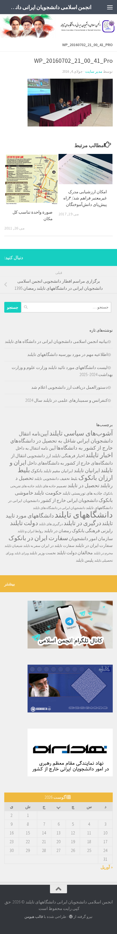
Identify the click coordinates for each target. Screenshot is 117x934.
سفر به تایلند (31, 546)
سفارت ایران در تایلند (94, 545)
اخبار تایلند (99, 455)
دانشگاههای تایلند (84, 514)
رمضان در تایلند (57, 530)
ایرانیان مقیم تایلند (58, 470)
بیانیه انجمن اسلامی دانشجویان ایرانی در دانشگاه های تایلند (56, 341)
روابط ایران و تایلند (30, 531)
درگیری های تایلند (51, 524)
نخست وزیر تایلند (43, 553)
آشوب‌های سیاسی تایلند (81, 433)
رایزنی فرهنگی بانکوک (92, 530)
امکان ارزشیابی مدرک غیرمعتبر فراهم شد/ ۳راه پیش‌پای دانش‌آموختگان (85, 198)
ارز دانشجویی (39, 455)
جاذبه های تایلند (45, 486)
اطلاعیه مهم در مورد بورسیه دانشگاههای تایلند (67, 354)
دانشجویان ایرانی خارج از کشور (69, 500)
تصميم (62, 486)
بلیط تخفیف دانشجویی (60, 478)
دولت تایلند (24, 523)
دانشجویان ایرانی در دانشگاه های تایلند (59, 508)
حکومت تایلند (48, 492)
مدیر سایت (93, 71)
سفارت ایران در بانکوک (38, 538)
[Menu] (110, 7)
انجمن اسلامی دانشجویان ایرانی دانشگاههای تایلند (49, 7)
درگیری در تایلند (82, 523)
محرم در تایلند (103, 553)
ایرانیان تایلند (87, 470)
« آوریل (107, 867)
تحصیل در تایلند (83, 485)
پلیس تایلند (84, 560)
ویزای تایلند (21, 553)
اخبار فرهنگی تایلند (68, 455)
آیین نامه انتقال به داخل (36, 448)
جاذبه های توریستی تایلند (82, 493)
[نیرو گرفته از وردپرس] (71, 916)
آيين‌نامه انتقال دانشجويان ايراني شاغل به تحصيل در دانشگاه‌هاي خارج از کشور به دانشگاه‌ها (61, 441)
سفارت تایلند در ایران (57, 545)
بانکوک (37, 470)
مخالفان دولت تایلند (75, 552)
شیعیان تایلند (13, 546)
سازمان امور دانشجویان (91, 538)
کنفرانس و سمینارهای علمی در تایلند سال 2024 (66, 400)
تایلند (38, 478)
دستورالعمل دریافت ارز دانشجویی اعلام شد (69, 387)
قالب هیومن (33, 916)
